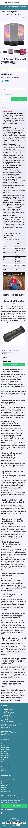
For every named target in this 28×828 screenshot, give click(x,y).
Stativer (3, 759)
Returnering (4, 784)
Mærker (3, 770)
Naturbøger (4, 751)
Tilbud (3, 742)
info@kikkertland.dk (9, 721)
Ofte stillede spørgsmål (7, 780)
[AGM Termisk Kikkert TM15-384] (14, 336)
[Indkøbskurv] (26, 2)
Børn (2, 761)
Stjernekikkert (5, 749)
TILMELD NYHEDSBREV (14, 805)
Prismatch (4, 785)
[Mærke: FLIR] (5, 83)
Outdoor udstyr (5, 755)
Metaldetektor (5, 767)
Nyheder (3, 744)
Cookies (3, 787)
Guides (3, 769)
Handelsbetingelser (6, 782)
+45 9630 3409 (8, 717)
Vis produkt (14, 364)
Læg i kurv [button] (18, 99)
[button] (23, 17)
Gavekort (3, 789)
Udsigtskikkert (5, 747)
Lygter (3, 763)
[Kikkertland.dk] (12, 2)
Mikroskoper (4, 753)
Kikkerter (3, 746)
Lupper (3, 765)
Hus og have (4, 757)
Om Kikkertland (5, 791)
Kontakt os (4, 778)
